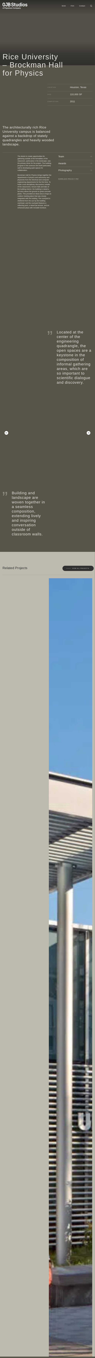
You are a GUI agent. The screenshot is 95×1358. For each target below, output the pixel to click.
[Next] (88, 433)
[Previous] (6, 433)
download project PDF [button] (68, 179)
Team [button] (61, 156)
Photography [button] (65, 170)
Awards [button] (62, 163)
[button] (78, 568)
